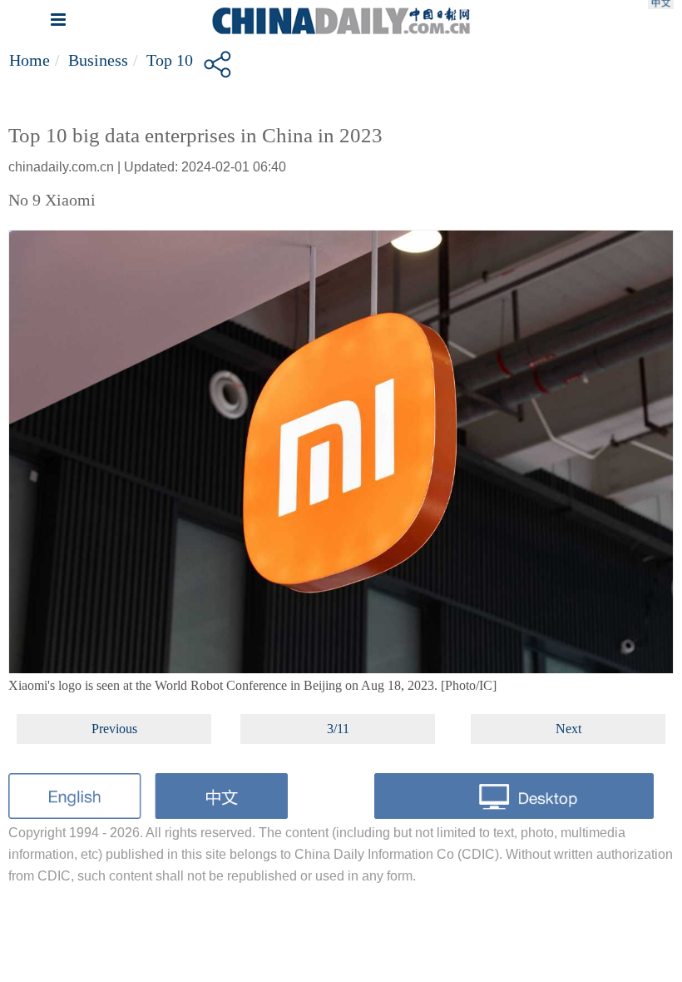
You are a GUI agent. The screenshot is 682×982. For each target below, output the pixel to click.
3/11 (338, 729)
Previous (114, 729)
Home (29, 60)
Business (98, 60)
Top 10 (169, 60)
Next (568, 729)
